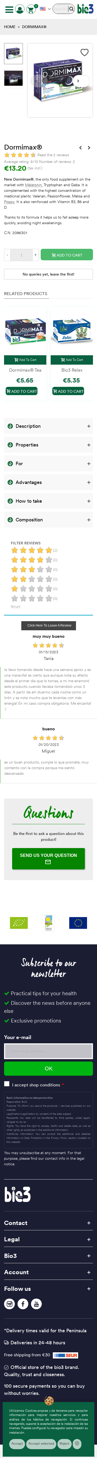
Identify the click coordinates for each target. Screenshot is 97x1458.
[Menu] (9, 9)
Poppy (9, 202)
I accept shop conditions (36, 1084)
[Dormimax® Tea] (25, 331)
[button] (81, 81)
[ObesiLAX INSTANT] (89, 148)
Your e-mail (17, 1037)
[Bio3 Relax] (72, 331)
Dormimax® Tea (25, 370)
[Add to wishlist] (85, 52)
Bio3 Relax (71, 370)
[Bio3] (85, 9)
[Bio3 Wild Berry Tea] (80, 148)
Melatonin (33, 185)
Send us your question (48, 855)
